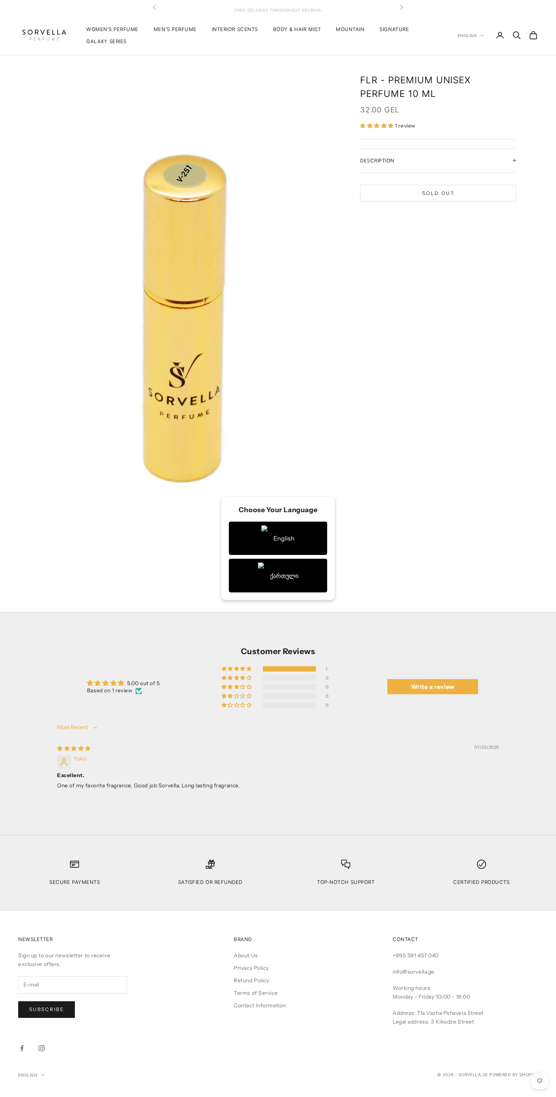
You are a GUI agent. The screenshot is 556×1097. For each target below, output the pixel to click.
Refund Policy (251, 980)
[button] (377, 125)
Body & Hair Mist (297, 29)
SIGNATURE (394, 29)
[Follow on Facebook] (22, 1048)
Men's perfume (175, 29)
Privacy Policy (251, 968)
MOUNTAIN (350, 29)
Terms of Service (256, 992)
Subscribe (46, 1009)
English (467, 35)
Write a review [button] (433, 686)
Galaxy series (106, 41)
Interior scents (235, 29)
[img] (74, 748)
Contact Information (260, 1005)
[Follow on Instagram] (41, 1048)
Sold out (438, 193)
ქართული (284, 576)
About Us (246, 955)
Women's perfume (112, 29)
